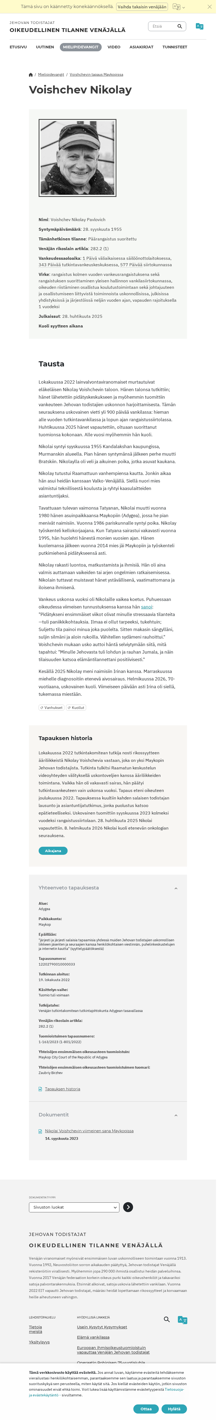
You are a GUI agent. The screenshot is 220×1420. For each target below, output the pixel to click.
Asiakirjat (141, 47)
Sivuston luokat (49, 1207)
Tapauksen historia (62, 1089)
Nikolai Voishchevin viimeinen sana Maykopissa (89, 1131)
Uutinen (45, 47)
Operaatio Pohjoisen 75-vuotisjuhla (111, 1362)
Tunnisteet (175, 47)
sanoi (146, 607)
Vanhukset (54, 707)
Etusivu (18, 47)
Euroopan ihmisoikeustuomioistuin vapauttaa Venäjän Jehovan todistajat (113, 1350)
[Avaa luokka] (128, 1207)
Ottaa (146, 1409)
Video (114, 47)
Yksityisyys (39, 1342)
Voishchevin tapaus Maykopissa (96, 74)
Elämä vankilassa (93, 1337)
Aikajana (53, 851)
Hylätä (174, 1409)
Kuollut (78, 707)
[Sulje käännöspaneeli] (210, 7)
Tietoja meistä (35, 1329)
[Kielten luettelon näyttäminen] (178, 7)
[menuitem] (18, 47)
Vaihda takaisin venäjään (142, 6)
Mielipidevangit (80, 47)
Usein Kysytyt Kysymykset (102, 1327)
